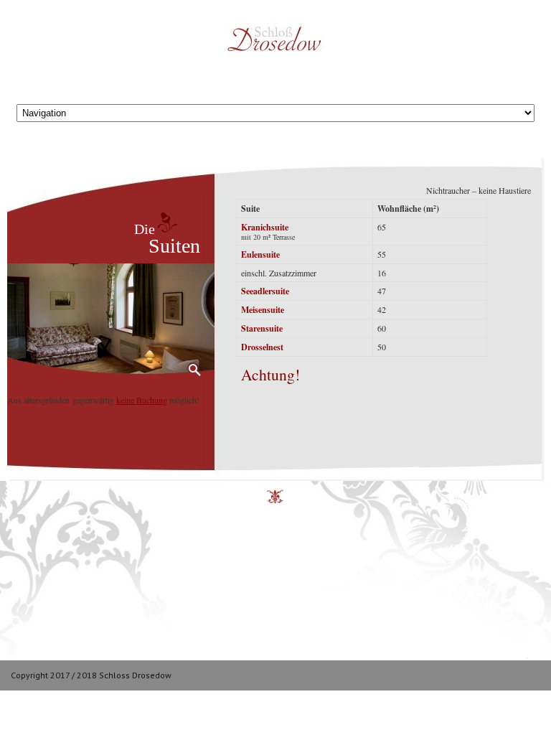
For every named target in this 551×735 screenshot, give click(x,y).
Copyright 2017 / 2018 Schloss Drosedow (91, 675)
